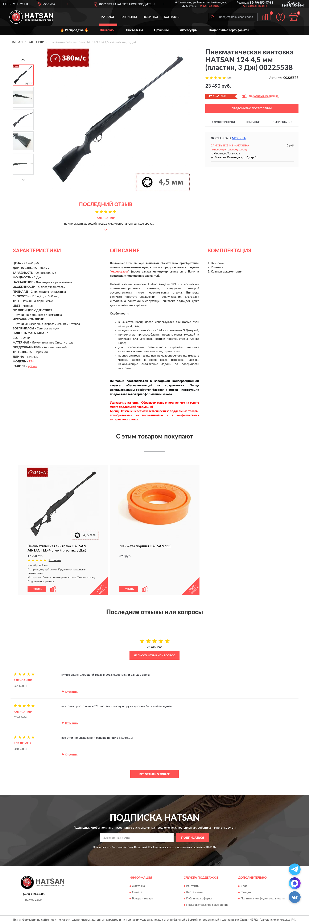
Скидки (246, 892)
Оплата (137, 892)
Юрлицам (129, 17)
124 (31, 361)
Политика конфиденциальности (263, 898)
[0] (293, 17)
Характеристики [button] (223, 122)
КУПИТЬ (37, 589)
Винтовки (107, 30)
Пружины (161, 30)
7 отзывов (55, 560)
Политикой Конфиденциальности (154, 847)
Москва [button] (239, 138)
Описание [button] (253, 122)
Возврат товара (142, 898)
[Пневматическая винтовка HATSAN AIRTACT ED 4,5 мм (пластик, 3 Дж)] (63, 503)
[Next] (23, 179)
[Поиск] (212, 17)
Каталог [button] (108, 17)
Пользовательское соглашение (207, 904)
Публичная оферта (199, 898)
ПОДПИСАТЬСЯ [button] (192, 837)
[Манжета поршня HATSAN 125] (154, 503)
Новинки (150, 17)
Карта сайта (194, 892)
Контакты (172, 17)
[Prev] (23, 59)
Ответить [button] (71, 692)
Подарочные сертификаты (229, 30)
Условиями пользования (191, 847)
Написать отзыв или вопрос (154, 655)
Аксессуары (188, 30)
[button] (255, 5)
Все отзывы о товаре (154, 774)
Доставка (138, 886)
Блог (244, 886)
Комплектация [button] (281, 122)
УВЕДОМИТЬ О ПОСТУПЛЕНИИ (252, 108)
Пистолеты (134, 30)
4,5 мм (32, 366)
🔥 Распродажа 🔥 (74, 30)
